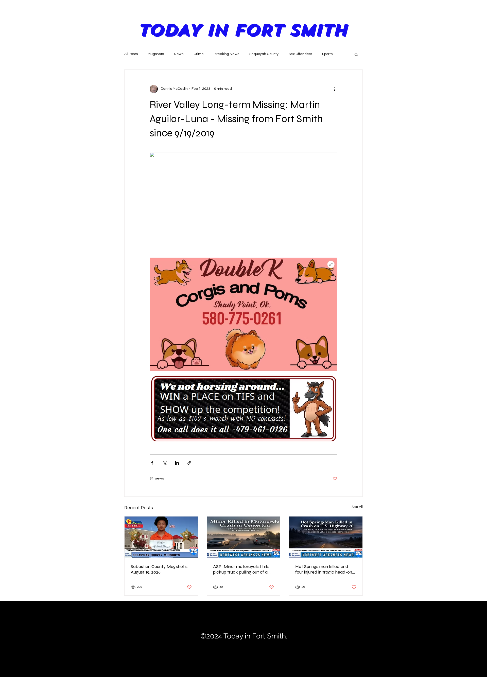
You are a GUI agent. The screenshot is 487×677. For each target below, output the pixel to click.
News (178, 54)
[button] (356, 54)
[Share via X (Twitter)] (164, 462)
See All (357, 507)
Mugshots (156, 54)
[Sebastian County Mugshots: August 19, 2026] (161, 537)
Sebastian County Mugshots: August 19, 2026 (159, 569)
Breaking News (226, 54)
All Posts (131, 54)
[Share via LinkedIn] (177, 462)
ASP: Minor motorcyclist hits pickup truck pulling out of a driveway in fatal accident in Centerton (241, 569)
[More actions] (334, 89)
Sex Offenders (300, 54)
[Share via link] (189, 462)
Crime (199, 54)
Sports (327, 54)
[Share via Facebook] (152, 462)
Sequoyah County (264, 54)
